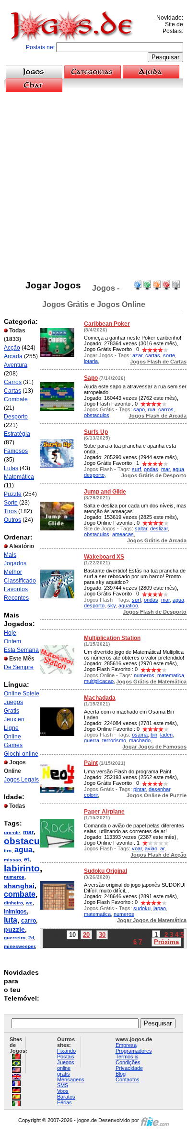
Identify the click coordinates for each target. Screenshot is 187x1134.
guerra (91, 740)
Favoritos (16, 589)
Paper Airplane (104, 811)
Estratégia (17, 433)
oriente (12, 832)
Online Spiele (21, 693)
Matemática (19, 476)
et (26, 859)
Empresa (126, 1045)
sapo (139, 409)
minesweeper (19, 946)
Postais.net (40, 47)
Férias (64, 1102)
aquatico (128, 605)
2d (31, 937)
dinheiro (13, 902)
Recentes (16, 598)
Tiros (10, 511)
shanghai (19, 886)
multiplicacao (99, 681)
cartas (152, 355)
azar (137, 355)
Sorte (11, 502)
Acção (12, 347)
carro (28, 920)
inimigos (15, 911)
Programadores (134, 1051)
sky (111, 605)
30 (102, 934)
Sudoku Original (105, 871)
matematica (170, 675)
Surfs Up (96, 432)
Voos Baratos (66, 1094)
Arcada (13, 356)
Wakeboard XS (104, 556)
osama (140, 735)
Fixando (66, 1051)
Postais (65, 1056)
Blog (121, 1074)
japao (159, 908)
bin (154, 735)
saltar (141, 528)
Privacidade (129, 1068)
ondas (151, 469)
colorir (91, 795)
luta (10, 920)
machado (140, 740)
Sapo (91, 377)
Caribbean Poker (107, 323)
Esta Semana (21, 650)
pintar (139, 789)
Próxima (166, 942)
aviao (151, 848)
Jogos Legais (21, 779)
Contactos (128, 1079)
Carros (13, 382)
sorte (169, 355)
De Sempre (19, 667)
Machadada (100, 697)
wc (29, 902)
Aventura (15, 365)
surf (136, 469)
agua (23, 850)
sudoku (142, 908)
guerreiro (14, 937)
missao (12, 859)
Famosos (16, 451)
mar (28, 832)
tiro (8, 850)
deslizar (159, 528)
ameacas (123, 534)
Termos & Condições (128, 1059)
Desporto (16, 416)
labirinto (22, 868)
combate (19, 894)
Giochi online (21, 753)
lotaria (91, 361)
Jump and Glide (105, 491)
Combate (16, 399)
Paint (91, 763)
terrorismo (114, 740)
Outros (12, 520)
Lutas (11, 468)
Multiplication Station (112, 638)
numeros (14, 877)
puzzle (14, 929)
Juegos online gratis (65, 1068)
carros (166, 409)
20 (86, 934)
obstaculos (28, 841)
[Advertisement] (93, 186)
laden (166, 735)
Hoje (10, 632)
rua (151, 409)
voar (137, 848)
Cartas (12, 390)
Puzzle (13, 494)
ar (162, 848)
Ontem (12, 641)
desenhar (159, 789)
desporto (94, 475)
